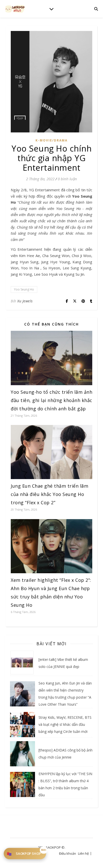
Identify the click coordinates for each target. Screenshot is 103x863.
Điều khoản (67, 853)
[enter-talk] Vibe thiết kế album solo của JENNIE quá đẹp (63, 663)
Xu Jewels (25, 301)
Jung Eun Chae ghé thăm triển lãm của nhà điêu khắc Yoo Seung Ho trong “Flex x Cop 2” (49, 494)
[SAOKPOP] (15, 9)
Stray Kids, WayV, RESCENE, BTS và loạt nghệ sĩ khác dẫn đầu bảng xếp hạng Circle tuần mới (65, 724)
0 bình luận (67, 178)
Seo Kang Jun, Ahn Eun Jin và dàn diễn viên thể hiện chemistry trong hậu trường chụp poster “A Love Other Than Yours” (65, 694)
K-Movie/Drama (52, 140)
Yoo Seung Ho (24, 289)
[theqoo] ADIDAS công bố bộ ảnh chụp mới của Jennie (65, 754)
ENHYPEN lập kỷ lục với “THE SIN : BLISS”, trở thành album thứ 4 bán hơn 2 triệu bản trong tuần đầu (65, 784)
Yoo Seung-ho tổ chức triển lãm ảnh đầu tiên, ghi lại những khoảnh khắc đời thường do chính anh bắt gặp (51, 400)
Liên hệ (83, 853)
